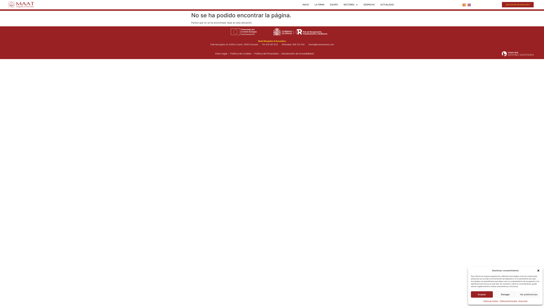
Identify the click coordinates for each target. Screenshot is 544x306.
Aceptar (482, 294)
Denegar (505, 294)
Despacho (369, 4)
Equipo (334, 4)
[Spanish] (464, 4)
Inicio (306, 4)
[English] (469, 4)
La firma (319, 4)
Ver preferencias (528, 294)
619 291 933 (272, 44)
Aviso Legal (522, 301)
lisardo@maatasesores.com (321, 44)
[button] (538, 270)
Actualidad (387, 4)
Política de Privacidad (508, 301)
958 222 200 (299, 44)
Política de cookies (490, 301)
